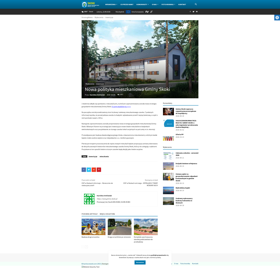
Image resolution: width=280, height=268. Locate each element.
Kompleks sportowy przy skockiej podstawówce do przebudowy (143, 239)
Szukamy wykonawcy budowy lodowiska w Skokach (184, 200)
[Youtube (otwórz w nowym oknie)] (196, 11)
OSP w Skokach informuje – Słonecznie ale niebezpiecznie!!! (97, 184)
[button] (277, 17)
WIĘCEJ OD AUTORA (107, 214)
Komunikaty (141, 4)
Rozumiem (140, 262)
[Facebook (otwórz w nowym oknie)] (190, 11)
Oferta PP (180, 134)
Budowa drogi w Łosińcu (90, 237)
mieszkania (104, 156)
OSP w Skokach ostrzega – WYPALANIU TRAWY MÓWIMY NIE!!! (140, 184)
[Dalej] (86, 246)
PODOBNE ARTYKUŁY (90, 214)
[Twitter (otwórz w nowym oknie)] (193, 11)
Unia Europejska (138, 12)
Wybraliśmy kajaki (183, 188)
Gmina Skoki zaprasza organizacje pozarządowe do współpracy (186, 111)
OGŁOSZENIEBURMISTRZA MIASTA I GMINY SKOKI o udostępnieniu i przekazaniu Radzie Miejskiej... (187, 123)
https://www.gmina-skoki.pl (107, 199)
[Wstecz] (83, 246)
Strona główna (87, 17)
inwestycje (100, 84)
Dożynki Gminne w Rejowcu (186, 163)
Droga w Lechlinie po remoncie (119, 237)
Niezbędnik (120, 12)
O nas (154, 4)
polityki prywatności (158, 255)
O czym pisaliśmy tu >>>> (121, 106)
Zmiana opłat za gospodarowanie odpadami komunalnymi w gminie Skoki (187, 177)
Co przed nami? (126, 4)
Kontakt (182, 4)
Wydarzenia (110, 4)
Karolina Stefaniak (97, 95)
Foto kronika (167, 4)
